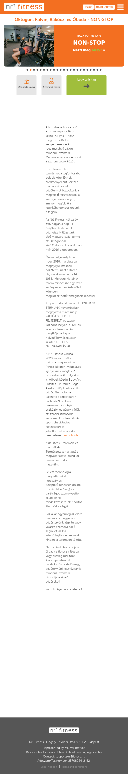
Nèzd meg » (89, 50)
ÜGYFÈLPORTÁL (104, 7)
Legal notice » (49, 766)
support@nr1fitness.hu (70, 756)
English (88, 7)
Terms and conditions (74, 766)
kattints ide (71, 435)
